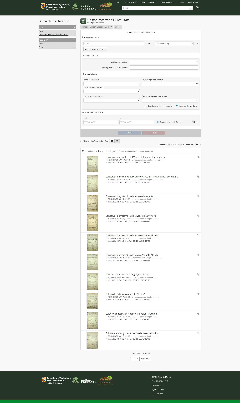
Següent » (145, 358)
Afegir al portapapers (198, 157)
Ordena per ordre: (186, 144)
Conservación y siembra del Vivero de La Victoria (131, 215)
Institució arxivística (119, 62)
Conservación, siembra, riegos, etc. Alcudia (128, 274)
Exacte (179, 122)
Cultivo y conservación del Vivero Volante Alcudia (131, 313)
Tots (41, 31)
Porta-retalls (197, 7)
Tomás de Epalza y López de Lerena (53, 34)
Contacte (152, 2)
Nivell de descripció (91, 79)
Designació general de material (154, 96)
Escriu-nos (159, 393)
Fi (120, 118)
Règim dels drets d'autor (93, 96)
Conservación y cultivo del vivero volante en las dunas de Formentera (142, 176)
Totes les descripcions (187, 106)
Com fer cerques (167, 2)
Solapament (164, 122)
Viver (41, 47)
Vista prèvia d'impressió (93, 141)
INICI (118, 2)
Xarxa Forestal (130, 2)
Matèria (44, 39)
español (181, 2)
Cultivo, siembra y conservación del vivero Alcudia (132, 333)
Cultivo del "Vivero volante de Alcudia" (125, 294)
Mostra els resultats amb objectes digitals (136, 151)
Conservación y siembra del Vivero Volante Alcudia (132, 235)
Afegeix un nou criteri (94, 49)
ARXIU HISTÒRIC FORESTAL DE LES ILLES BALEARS (131, 163)
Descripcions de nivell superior (160, 106)
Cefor (142, 2)
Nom (42, 27)
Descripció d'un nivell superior (114, 67)
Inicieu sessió (193, 2)
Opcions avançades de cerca (140, 32)
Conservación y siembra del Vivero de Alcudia (129, 196)
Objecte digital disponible (152, 79)
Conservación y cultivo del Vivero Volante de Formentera (135, 157)
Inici (85, 118)
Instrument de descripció (93, 87)
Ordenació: (162, 144)
